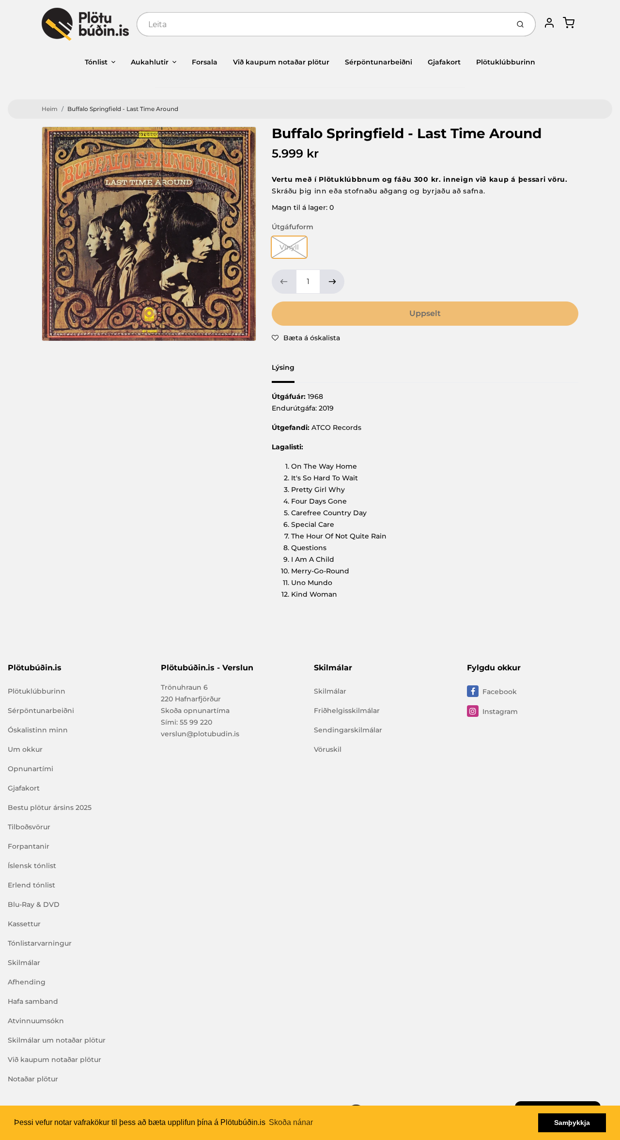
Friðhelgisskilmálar (347, 710)
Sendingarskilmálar (348, 730)
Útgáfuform (292, 226)
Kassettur (24, 923)
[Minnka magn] (284, 281)
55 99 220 (196, 722)
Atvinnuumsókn (36, 1020)
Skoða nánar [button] (291, 1122)
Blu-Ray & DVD (34, 904)
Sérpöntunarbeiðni (378, 62)
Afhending (27, 982)
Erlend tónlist (31, 885)
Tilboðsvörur (29, 827)
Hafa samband (33, 1001)
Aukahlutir (150, 62)
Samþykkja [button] (572, 1122)
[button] (306, 338)
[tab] (289, 370)
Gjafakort (444, 62)
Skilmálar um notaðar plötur (57, 1040)
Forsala (204, 62)
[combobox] (322, 24)
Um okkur (25, 749)
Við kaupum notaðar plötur (281, 62)
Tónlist (96, 62)
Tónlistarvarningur (40, 943)
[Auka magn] (332, 281)
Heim (50, 108)
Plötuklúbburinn (505, 62)
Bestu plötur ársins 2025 (50, 807)
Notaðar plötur (33, 1079)
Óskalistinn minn (38, 730)
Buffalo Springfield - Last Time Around (122, 108)
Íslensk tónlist (32, 865)
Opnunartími (30, 768)
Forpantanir (28, 846)
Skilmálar (24, 962)
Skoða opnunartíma (195, 710)
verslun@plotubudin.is (200, 733)
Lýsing (283, 367)
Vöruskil (327, 749)
